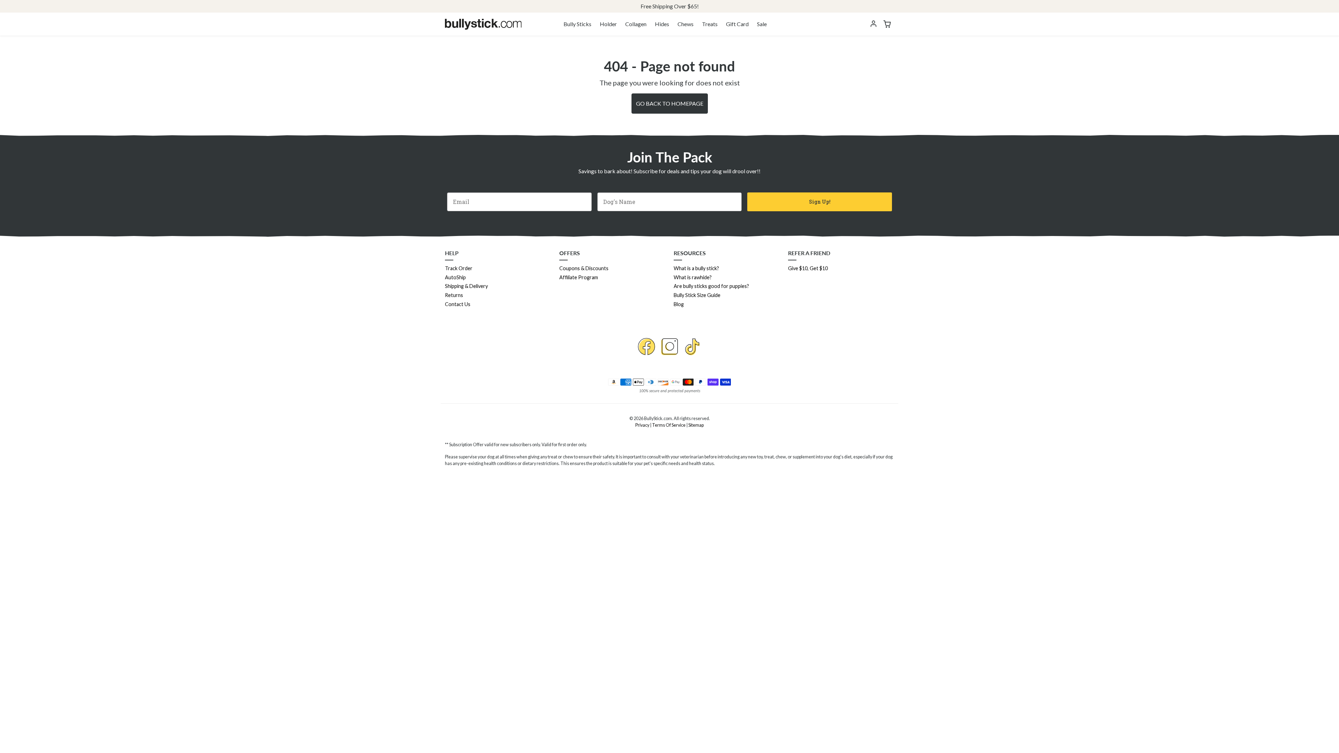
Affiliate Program (578, 277)
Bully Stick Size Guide (697, 295)
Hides (662, 24)
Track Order (458, 268)
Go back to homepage (669, 103)
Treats (710, 24)
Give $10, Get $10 (808, 268)
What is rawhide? (693, 277)
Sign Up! (820, 201)
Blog (679, 304)
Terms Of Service (669, 425)
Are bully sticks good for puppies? (711, 286)
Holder (608, 24)
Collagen (635, 24)
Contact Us (457, 304)
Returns (454, 295)
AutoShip (455, 277)
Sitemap (696, 425)
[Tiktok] (692, 346)
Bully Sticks (577, 24)
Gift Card (737, 24)
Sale (762, 24)
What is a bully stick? (696, 268)
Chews (686, 24)
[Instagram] (669, 346)
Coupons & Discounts (583, 268)
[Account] (873, 23)
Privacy (642, 425)
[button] (887, 24)
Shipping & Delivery (466, 286)
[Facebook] (646, 346)
